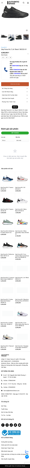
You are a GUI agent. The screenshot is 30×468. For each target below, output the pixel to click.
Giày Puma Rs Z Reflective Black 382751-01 (7, 255)
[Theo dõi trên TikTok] (11, 425)
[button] (2, 3)
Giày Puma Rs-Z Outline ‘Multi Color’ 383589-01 (7, 323)
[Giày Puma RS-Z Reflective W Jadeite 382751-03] (7, 222)
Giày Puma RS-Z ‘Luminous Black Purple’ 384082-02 (7, 278)
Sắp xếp (18, 137)
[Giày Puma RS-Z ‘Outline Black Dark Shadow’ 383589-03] (7, 290)
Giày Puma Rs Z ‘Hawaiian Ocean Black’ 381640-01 (21, 346)
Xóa (28, 53)
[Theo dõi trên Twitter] (15, 425)
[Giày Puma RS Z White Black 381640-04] (22, 200)
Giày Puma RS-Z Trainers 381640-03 (7, 188)
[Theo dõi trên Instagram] (7, 425)
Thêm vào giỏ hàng (15, 84)
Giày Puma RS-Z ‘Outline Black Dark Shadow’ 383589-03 (7, 301)
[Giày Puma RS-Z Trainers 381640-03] (7, 178)
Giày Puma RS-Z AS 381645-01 (20, 188)
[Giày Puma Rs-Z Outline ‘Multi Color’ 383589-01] (7, 313)
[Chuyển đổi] (27, 88)
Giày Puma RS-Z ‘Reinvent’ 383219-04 (7, 346)
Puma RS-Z (4, 47)
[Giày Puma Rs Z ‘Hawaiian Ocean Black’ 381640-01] (22, 337)
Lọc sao (3, 137)
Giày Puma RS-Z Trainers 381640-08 (7, 210)
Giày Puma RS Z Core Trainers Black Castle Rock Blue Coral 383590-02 (22, 256)
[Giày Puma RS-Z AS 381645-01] (22, 178)
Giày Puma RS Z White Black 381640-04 (21, 210)
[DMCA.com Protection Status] (5, 399)
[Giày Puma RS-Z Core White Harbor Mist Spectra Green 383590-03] (22, 313)
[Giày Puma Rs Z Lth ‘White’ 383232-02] (22, 268)
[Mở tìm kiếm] (23, 2)
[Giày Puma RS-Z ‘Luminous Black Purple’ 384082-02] (7, 268)
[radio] (3, 57)
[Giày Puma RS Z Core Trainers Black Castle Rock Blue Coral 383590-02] (22, 245)
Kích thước (4, 55)
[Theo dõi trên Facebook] (3, 425)
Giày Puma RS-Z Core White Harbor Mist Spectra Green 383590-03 (22, 324)
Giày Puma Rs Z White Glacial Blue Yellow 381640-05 (22, 232)
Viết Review (15, 133)
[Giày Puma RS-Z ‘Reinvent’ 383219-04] (7, 337)
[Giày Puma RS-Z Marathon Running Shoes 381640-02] (22, 290)
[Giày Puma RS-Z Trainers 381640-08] (7, 200)
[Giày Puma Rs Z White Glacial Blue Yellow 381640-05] (22, 222)
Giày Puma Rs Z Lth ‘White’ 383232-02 (22, 278)
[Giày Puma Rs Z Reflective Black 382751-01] (7, 245)
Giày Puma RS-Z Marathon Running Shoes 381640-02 (22, 300)
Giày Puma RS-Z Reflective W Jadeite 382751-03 (7, 231)
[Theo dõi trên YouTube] (19, 425)
